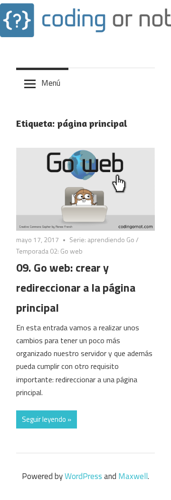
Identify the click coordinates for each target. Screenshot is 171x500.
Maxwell (133, 476)
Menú (50, 83)
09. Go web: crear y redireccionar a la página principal (75, 287)
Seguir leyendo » (46, 419)
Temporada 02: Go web (49, 251)
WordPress (83, 476)
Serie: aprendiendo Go (101, 240)
